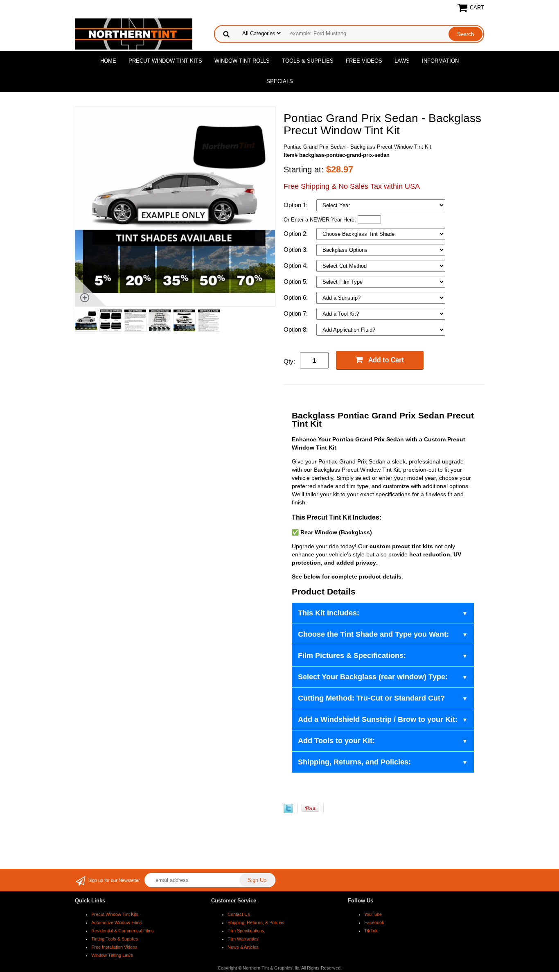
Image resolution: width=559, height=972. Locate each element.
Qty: (289, 361)
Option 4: (296, 265)
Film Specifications (246, 930)
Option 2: (296, 233)
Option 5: (296, 281)
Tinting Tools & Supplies (114, 938)
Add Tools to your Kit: (336, 741)
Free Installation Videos (114, 947)
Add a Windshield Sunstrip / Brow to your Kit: (378, 719)
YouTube (373, 914)
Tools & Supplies (308, 61)
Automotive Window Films (116, 922)
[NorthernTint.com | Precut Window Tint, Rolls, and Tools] (133, 33)
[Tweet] (288, 811)
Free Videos (364, 61)
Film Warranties (243, 938)
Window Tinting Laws (112, 955)
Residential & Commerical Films (122, 930)
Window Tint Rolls (242, 61)
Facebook (374, 922)
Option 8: (296, 329)
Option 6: (296, 297)
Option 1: (296, 204)
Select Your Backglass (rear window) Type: (373, 677)
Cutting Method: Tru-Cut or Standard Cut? (371, 698)
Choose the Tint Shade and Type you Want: (373, 634)
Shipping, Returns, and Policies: (354, 762)
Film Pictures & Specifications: (352, 655)
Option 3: (296, 249)
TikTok (371, 930)
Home (108, 61)
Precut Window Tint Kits (165, 61)
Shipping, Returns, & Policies (256, 922)
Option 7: (296, 313)
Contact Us (239, 914)
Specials (279, 81)
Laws (402, 61)
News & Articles (243, 947)
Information (440, 61)
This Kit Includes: (328, 613)
